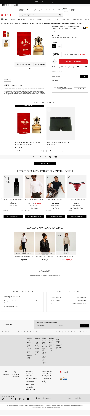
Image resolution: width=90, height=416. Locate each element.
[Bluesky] (28, 399)
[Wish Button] (54, 61)
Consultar (79, 89)
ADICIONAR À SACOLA (13, 216)
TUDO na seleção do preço (45, 2)
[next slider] (1, 197)
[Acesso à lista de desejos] (83, 15)
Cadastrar (84, 325)
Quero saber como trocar (11, 306)
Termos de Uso (39, 405)
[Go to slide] (29, 68)
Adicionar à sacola (73, 61)
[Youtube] (11, 399)
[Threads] (24, 399)
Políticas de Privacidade (30, 405)
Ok (84, 76)
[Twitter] (20, 399)
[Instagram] (3, 399)
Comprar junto (45, 163)
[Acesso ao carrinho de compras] (87, 15)
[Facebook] (16, 399)
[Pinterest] (7, 399)
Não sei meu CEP (56, 80)
